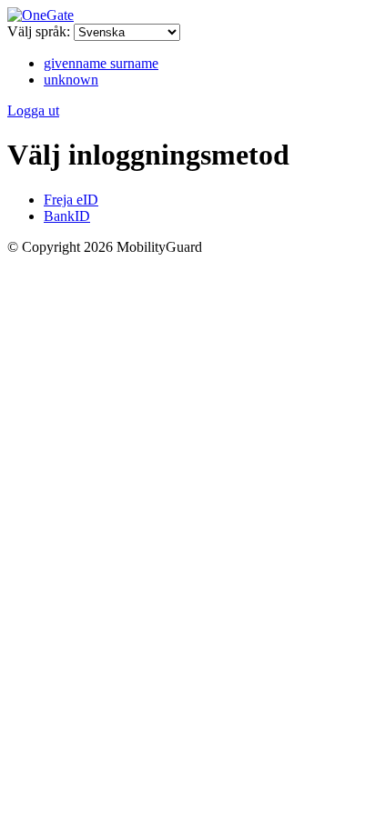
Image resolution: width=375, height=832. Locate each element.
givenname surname (101, 63)
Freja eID (71, 199)
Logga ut (33, 110)
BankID (67, 216)
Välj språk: (38, 31)
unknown (71, 79)
